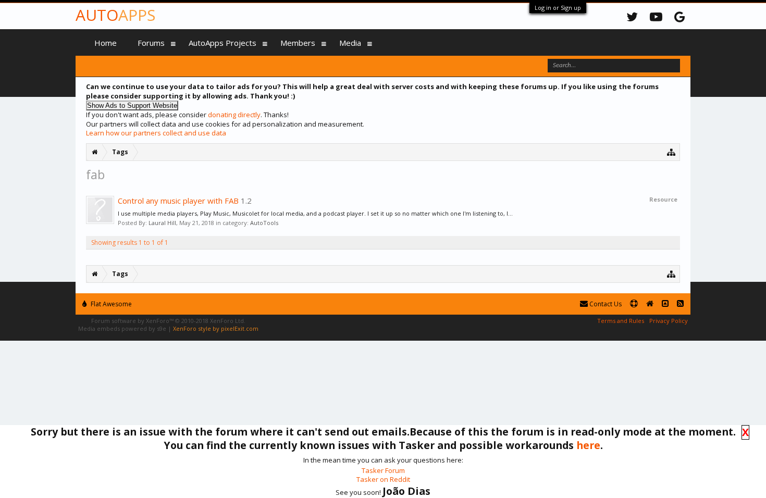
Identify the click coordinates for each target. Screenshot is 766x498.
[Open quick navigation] (671, 152)
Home (105, 43)
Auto (115, 15)
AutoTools (264, 223)
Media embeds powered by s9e (122, 328)
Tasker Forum (383, 470)
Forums (151, 43)
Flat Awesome (110, 304)
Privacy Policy (668, 321)
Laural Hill (162, 223)
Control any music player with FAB (178, 200)
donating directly (234, 114)
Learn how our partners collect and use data (156, 133)
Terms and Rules (620, 321)
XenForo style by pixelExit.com (215, 328)
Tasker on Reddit (383, 479)
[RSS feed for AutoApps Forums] (680, 304)
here (588, 445)
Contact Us (605, 304)
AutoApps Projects (222, 43)
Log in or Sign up (558, 7)
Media (350, 43)
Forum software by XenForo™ (168, 321)
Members (297, 43)
